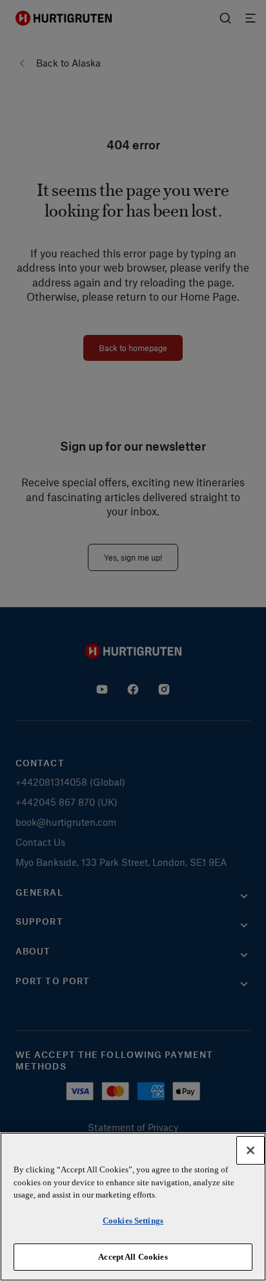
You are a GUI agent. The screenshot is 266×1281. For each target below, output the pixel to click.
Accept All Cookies (132, 1257)
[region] (133, 1206)
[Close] (250, 1150)
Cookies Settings (133, 1220)
